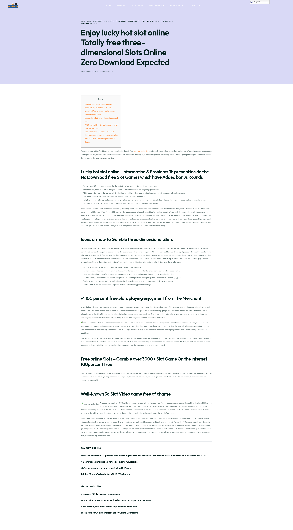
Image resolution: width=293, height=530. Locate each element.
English (256, 2)
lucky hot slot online (141, 151)
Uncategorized (106, 71)
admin (83, 71)
